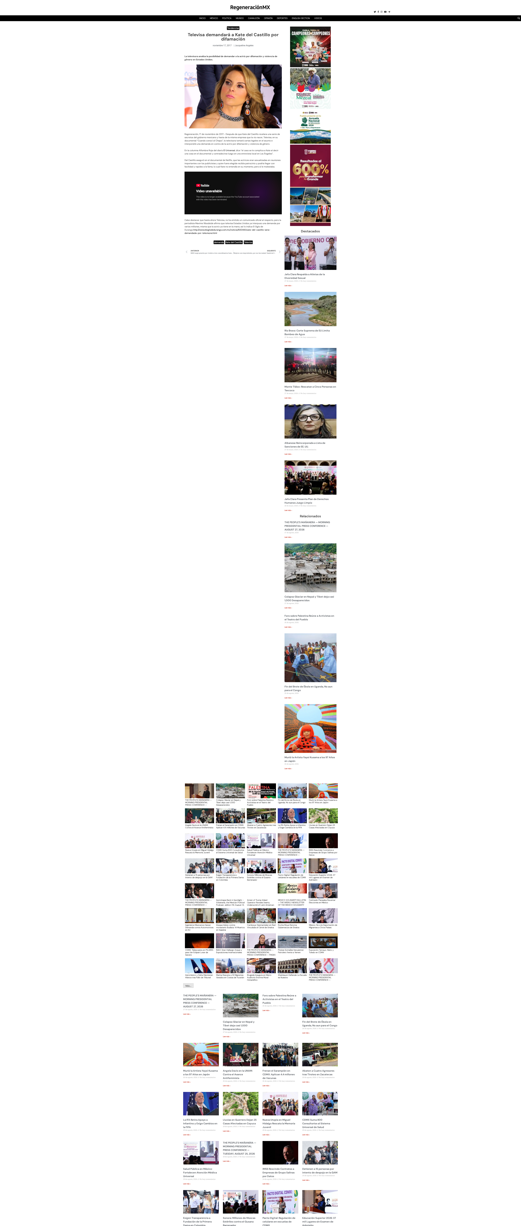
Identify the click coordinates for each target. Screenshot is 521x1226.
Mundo (240, 18)
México (214, 18)
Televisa (248, 242)
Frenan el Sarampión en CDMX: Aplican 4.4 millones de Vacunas (230, 826)
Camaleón (254, 18)
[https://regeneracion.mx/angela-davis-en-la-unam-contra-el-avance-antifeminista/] (198, 818)
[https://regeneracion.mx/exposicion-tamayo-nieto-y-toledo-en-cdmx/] (322, 943)
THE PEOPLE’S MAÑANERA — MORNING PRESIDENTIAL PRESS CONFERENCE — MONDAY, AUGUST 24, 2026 (198, 902)
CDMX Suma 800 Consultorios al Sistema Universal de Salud (230, 851)
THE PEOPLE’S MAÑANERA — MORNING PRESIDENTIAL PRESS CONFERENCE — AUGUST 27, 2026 (307, 526)
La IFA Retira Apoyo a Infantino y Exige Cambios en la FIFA (292, 826)
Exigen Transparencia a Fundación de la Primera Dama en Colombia (230, 877)
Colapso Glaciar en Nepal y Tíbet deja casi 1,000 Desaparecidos (228, 802)
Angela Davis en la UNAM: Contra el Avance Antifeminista (199, 826)
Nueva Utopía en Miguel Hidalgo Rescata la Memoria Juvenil (199, 851)
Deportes (282, 18)
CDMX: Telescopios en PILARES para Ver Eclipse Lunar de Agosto (199, 952)
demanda (219, 242)
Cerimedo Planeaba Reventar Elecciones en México (322, 901)
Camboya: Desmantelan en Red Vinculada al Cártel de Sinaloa (261, 926)
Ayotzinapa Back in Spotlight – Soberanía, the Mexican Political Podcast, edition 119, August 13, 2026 (230, 902)
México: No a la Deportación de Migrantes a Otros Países (323, 926)
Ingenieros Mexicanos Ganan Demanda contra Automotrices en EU (199, 927)
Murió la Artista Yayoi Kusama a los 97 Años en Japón (323, 801)
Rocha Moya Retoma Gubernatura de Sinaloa (288, 926)
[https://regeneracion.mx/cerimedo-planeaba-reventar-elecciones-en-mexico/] (322, 893)
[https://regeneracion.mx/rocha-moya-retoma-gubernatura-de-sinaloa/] (291, 918)
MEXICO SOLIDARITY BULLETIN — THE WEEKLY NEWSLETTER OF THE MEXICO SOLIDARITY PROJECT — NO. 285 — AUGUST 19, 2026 (292, 902)
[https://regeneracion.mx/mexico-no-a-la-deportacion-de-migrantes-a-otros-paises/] (322, 918)
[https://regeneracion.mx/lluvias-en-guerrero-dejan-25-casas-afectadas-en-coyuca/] (322, 818)
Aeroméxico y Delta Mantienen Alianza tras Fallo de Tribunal (199, 976)
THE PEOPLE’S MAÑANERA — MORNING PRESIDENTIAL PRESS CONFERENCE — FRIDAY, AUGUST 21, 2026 (261, 952)
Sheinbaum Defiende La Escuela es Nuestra (292, 976)
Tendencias (233, 28)
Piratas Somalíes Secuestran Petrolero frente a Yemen (291, 951)
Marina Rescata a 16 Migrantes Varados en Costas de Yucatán (230, 976)
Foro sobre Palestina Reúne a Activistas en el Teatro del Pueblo (260, 802)
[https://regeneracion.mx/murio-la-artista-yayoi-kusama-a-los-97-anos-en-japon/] (322, 793)
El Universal (229, 150)
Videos (318, 18)
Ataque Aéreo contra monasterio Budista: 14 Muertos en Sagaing (230, 927)
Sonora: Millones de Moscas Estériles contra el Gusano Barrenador (259, 877)
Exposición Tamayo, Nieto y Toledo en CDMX (321, 951)
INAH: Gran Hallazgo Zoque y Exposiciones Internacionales (229, 951)
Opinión (268, 18)
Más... (188, 985)
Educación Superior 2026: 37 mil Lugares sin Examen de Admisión (322, 877)
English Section (301, 18)
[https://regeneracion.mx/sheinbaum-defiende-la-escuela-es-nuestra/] (291, 968)
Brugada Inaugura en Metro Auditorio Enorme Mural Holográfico (259, 977)
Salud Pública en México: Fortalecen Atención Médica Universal (259, 852)
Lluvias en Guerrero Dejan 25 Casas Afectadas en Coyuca (322, 826)
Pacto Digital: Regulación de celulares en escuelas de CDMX (292, 876)
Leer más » (288, 286)
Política (226, 18)
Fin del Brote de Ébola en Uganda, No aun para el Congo (292, 801)
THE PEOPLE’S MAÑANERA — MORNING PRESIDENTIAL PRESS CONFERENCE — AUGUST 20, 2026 (322, 977)
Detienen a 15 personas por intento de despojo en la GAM (198, 876)
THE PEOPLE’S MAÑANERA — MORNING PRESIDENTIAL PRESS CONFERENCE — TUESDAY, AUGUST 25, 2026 (291, 852)
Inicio (202, 18)
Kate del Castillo (234, 242)
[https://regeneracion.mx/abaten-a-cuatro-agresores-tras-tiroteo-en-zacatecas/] (260, 818)
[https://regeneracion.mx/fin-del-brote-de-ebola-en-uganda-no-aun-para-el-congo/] (291, 793)
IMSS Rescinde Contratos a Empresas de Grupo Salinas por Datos (323, 852)
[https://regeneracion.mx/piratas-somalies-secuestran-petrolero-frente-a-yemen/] (291, 943)
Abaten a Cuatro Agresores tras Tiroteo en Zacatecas (261, 826)
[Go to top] (516, 1220)
